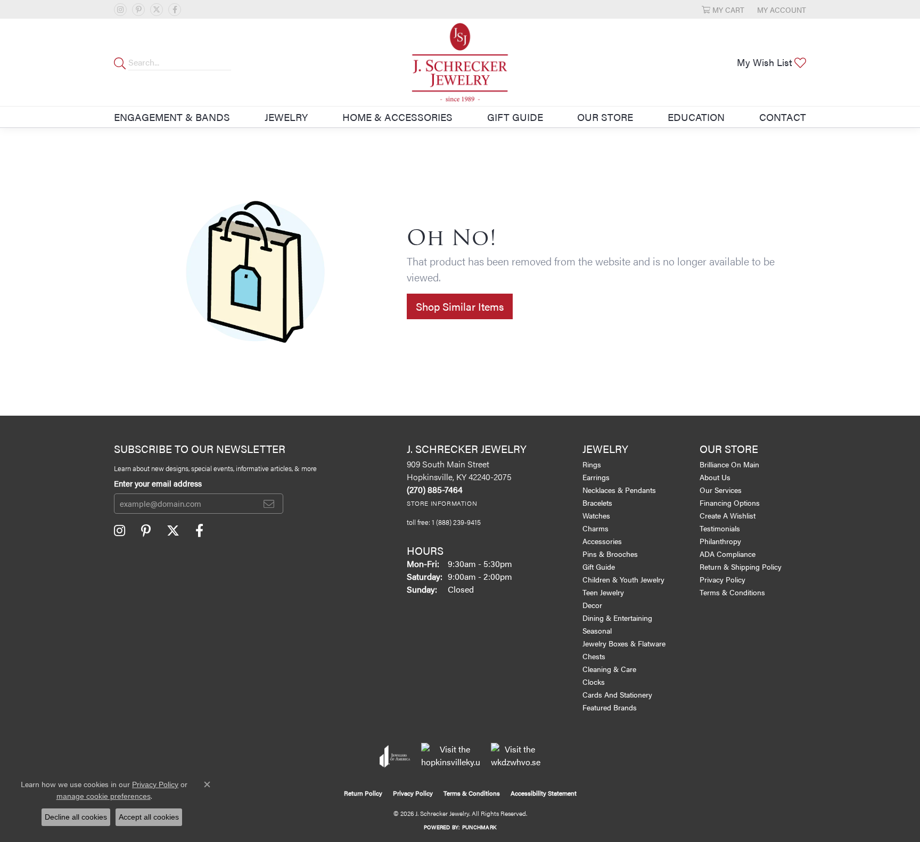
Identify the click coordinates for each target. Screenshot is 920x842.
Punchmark (479, 827)
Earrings (596, 477)
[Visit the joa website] (395, 756)
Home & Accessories (397, 116)
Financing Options (730, 502)
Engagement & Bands (172, 116)
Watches (596, 515)
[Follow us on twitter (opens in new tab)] (156, 9)
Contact (782, 116)
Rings (591, 464)
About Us (715, 477)
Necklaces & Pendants (619, 489)
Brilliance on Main (729, 464)
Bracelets (597, 502)
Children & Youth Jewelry (623, 579)
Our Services (721, 489)
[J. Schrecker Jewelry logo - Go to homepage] (460, 62)
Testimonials (720, 528)
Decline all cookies (76, 817)
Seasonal (597, 630)
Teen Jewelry (603, 592)
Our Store (605, 116)
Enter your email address (158, 483)
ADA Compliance (727, 553)
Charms (595, 528)
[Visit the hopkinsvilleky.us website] (450, 756)
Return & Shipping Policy (741, 566)
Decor (592, 605)
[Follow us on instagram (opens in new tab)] (120, 9)
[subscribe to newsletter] (269, 503)
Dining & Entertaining (617, 617)
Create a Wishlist (727, 515)
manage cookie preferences (103, 796)
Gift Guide (515, 116)
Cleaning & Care (609, 668)
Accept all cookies (149, 817)
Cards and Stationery (617, 694)
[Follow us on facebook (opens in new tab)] (174, 9)
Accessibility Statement (544, 793)
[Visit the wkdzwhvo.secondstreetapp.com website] (515, 756)
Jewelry (286, 116)
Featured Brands (609, 707)
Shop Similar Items (460, 306)
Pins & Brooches (610, 553)
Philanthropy (720, 541)
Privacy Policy (722, 579)
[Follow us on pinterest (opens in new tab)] (138, 9)
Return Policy (363, 793)
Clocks (593, 681)
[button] (723, 9)
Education (696, 116)
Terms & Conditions (732, 592)
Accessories (602, 541)
